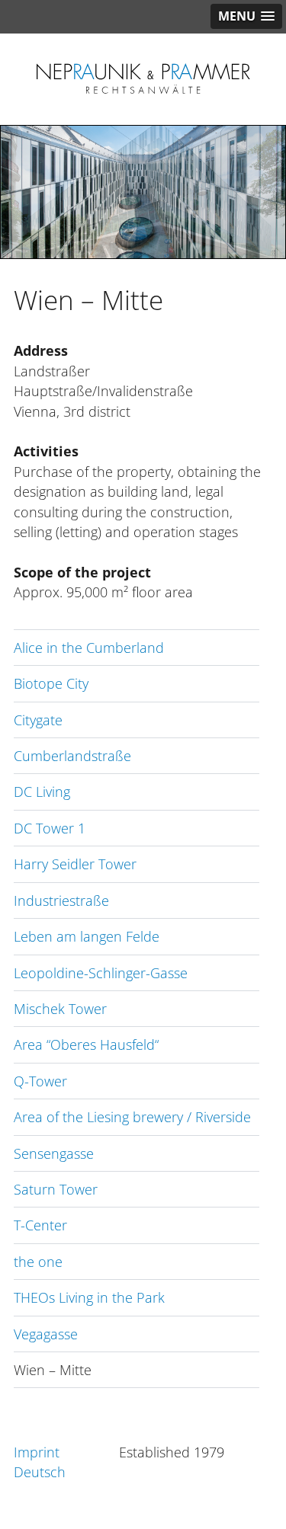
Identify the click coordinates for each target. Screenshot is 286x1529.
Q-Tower (40, 1081)
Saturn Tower (56, 1189)
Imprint (36, 1452)
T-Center (40, 1225)
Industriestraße (61, 900)
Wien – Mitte (53, 1370)
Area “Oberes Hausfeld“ (86, 1044)
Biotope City (51, 683)
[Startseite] (143, 94)
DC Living (42, 791)
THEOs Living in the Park (89, 1297)
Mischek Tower (60, 1009)
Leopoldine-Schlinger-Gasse (101, 973)
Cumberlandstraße (72, 756)
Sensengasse (54, 1153)
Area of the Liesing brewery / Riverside (132, 1117)
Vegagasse (46, 1334)
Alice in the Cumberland (89, 647)
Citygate (38, 720)
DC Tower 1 (49, 828)
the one (38, 1261)
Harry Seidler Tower (75, 864)
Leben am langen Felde (86, 936)
